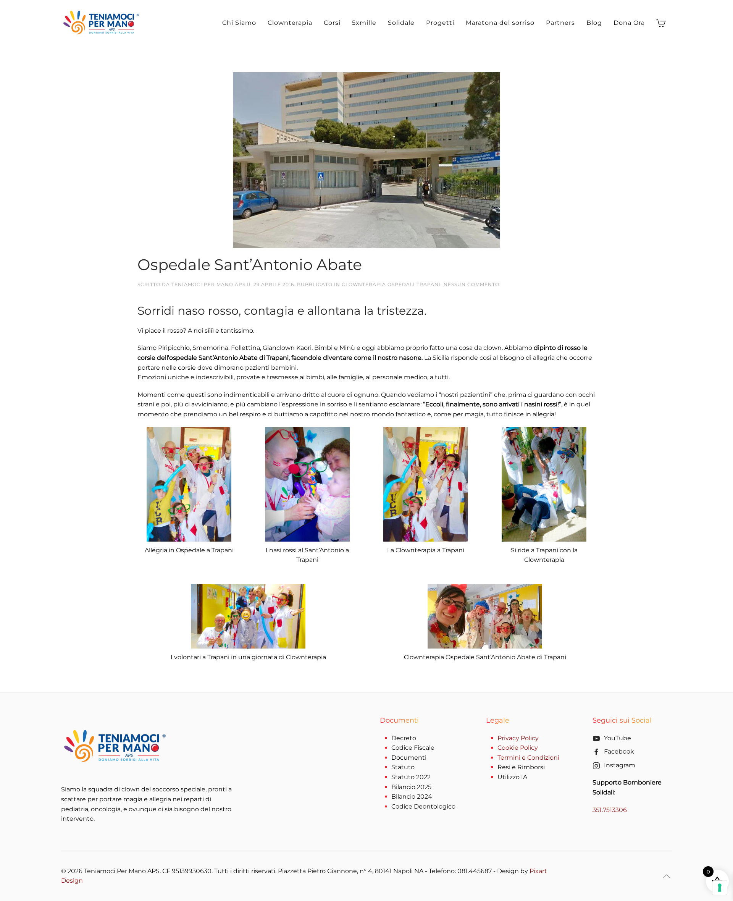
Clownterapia (290, 22)
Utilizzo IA (512, 777)
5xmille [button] (364, 22)
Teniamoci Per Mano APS (208, 284)
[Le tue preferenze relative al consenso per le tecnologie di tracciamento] (719, 887)
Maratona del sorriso (500, 22)
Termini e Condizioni (528, 757)
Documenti (408, 757)
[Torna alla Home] (102, 22)
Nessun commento (471, 284)
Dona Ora (629, 22)
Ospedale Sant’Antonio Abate (249, 264)
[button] (666, 876)
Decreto (403, 738)
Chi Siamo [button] (239, 22)
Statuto (403, 767)
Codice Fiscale (412, 747)
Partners (560, 22)
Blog (594, 22)
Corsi (332, 22)
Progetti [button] (440, 22)
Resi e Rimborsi (521, 767)
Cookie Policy (517, 747)
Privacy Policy (518, 738)
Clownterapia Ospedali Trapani (391, 284)
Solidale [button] (401, 22)
